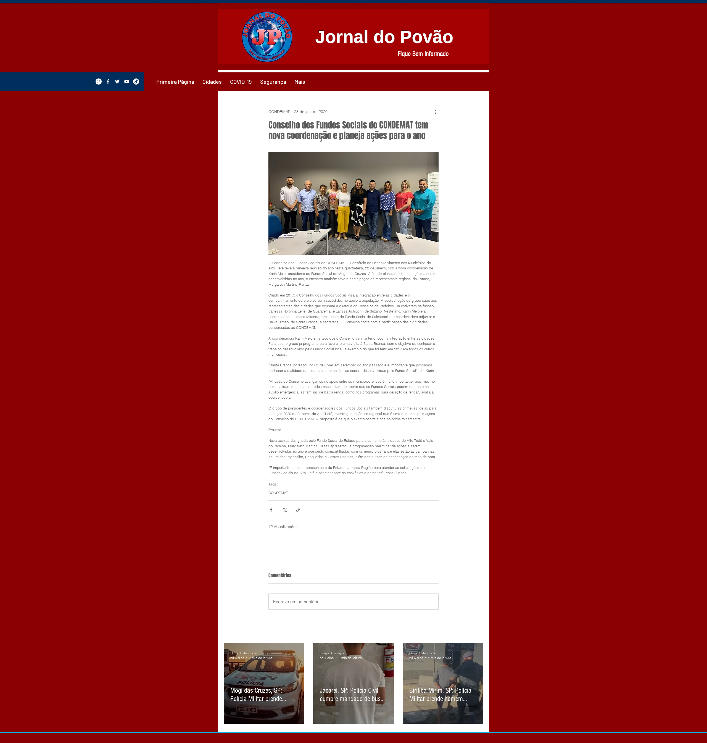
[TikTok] (136, 81)
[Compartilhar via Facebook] (271, 509)
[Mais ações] (435, 111)
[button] (212, 81)
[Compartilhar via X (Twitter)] (284, 509)
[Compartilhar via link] (298, 509)
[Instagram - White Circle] (99, 81)
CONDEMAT (278, 492)
